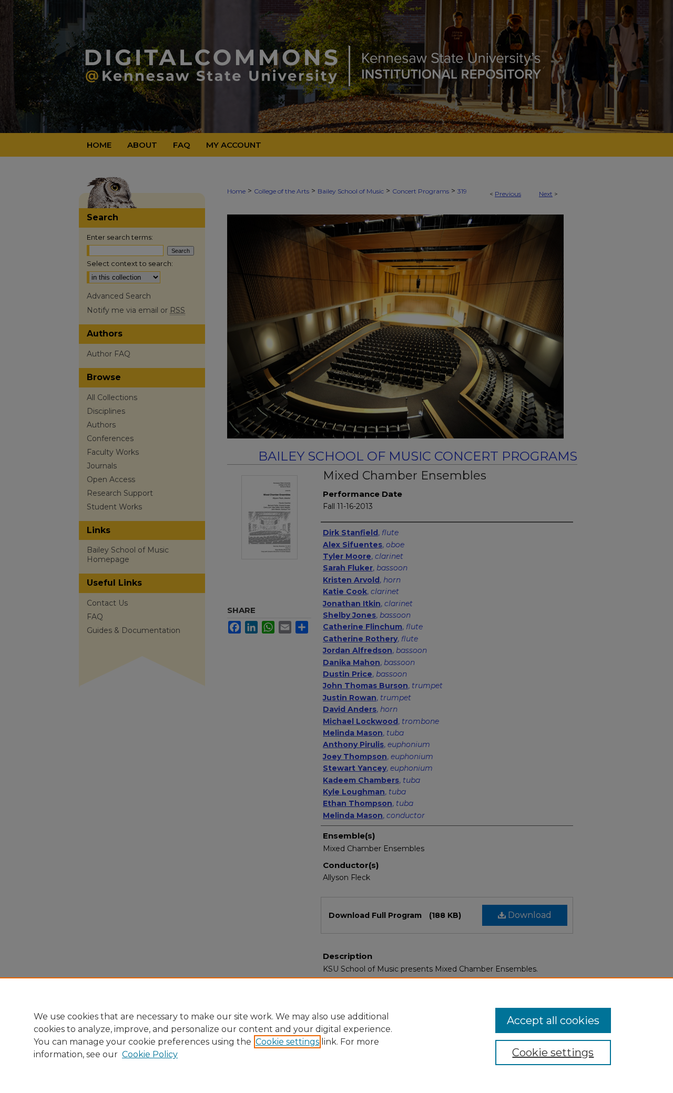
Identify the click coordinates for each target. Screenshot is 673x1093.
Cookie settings (287, 1042)
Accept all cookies (553, 1020)
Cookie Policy (150, 1054)
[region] (336, 1035)
